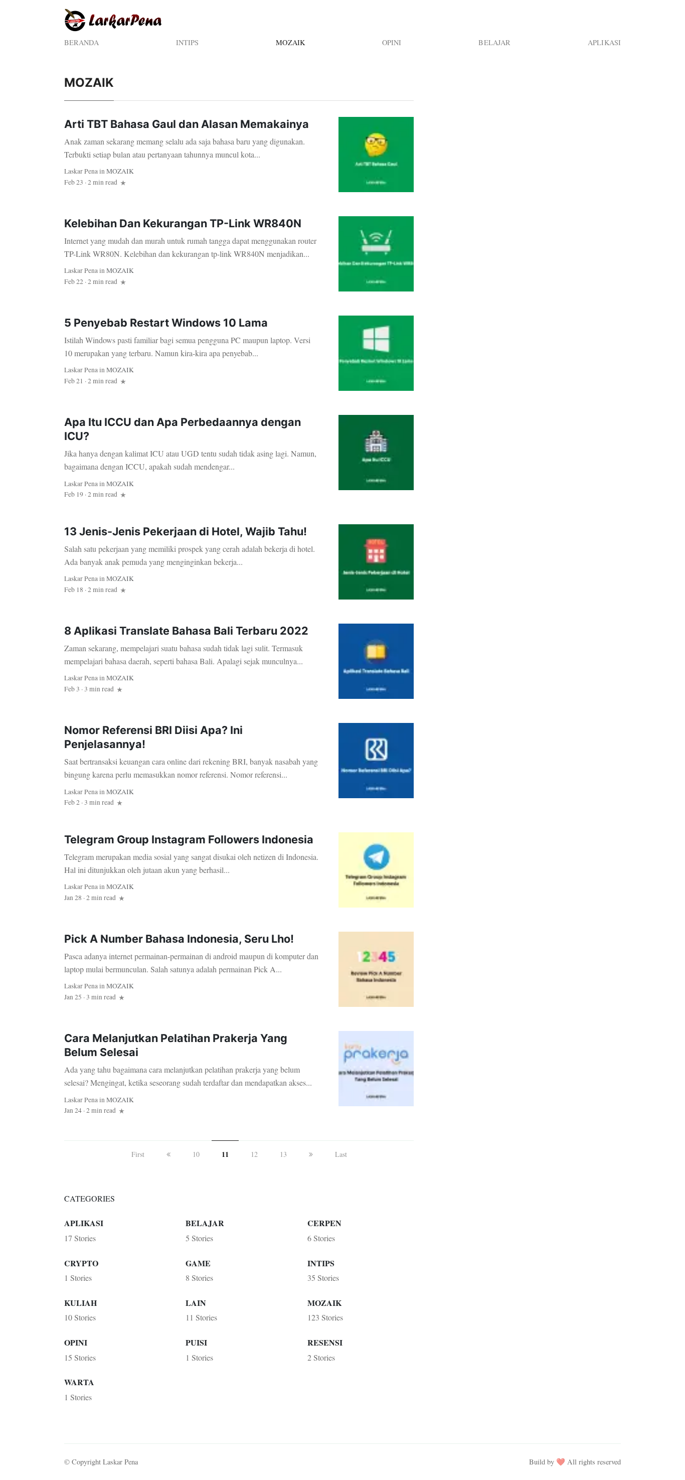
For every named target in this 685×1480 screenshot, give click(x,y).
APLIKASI (604, 42)
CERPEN (324, 1223)
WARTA (79, 1382)
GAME (198, 1263)
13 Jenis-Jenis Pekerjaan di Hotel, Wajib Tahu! (185, 531)
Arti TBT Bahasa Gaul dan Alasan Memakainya (186, 123)
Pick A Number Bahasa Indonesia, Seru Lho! (179, 938)
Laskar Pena (81, 171)
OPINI (392, 42)
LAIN (196, 1302)
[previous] (168, 1154)
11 (225, 1154)
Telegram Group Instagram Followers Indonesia (188, 839)
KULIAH (80, 1302)
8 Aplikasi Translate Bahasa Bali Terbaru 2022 (186, 630)
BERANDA (81, 42)
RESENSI (324, 1342)
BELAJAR (494, 42)
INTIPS (187, 42)
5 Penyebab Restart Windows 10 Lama (166, 322)
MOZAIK (290, 42)
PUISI (196, 1342)
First (137, 1154)
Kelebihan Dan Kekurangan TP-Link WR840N (182, 223)
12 (254, 1154)
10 (196, 1154)
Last (341, 1154)
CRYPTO (81, 1263)
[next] (311, 1154)
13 (283, 1154)
